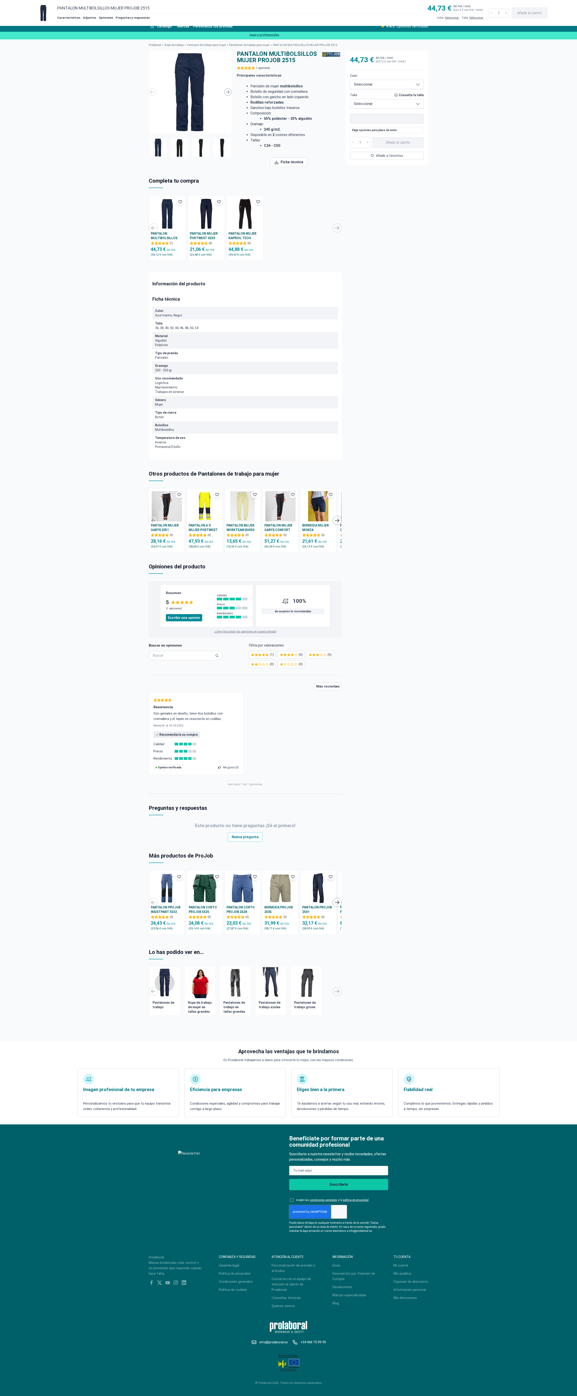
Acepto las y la (332, 1200)
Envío (336, 1265)
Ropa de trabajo (174, 45)
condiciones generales (323, 1200)
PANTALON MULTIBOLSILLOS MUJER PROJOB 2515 (167, 236)
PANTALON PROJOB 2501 (317, 910)
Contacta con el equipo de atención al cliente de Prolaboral (291, 1284)
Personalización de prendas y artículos (293, 1268)
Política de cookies (233, 1290)
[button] (158, 147)
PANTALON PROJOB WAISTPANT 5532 (166, 910)
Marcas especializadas (349, 1295)
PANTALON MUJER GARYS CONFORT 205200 (278, 528)
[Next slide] (227, 92)
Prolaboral (155, 45)
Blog (335, 1303)
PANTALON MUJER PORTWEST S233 (204, 236)
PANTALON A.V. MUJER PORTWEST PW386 (203, 528)
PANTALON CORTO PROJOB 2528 (241, 910)
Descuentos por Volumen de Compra (353, 1276)
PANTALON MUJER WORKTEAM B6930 (240, 528)
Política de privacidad (234, 1273)
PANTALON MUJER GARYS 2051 (165, 528)
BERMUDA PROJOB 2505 (278, 910)
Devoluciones (342, 1287)
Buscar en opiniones (165, 645)
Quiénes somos (283, 1306)
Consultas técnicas (286, 1298)
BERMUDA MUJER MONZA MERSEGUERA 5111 (316, 528)
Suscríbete (338, 1184)
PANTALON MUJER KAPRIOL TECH (242, 236)
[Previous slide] (152, 92)
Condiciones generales (236, 1282)
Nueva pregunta (245, 837)
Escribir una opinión (184, 618)
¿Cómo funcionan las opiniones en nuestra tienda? (245, 631)
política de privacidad (356, 1200)
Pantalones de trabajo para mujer (249, 45)
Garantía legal (229, 1265)
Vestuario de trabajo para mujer (206, 45)
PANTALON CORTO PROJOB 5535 (203, 910)
